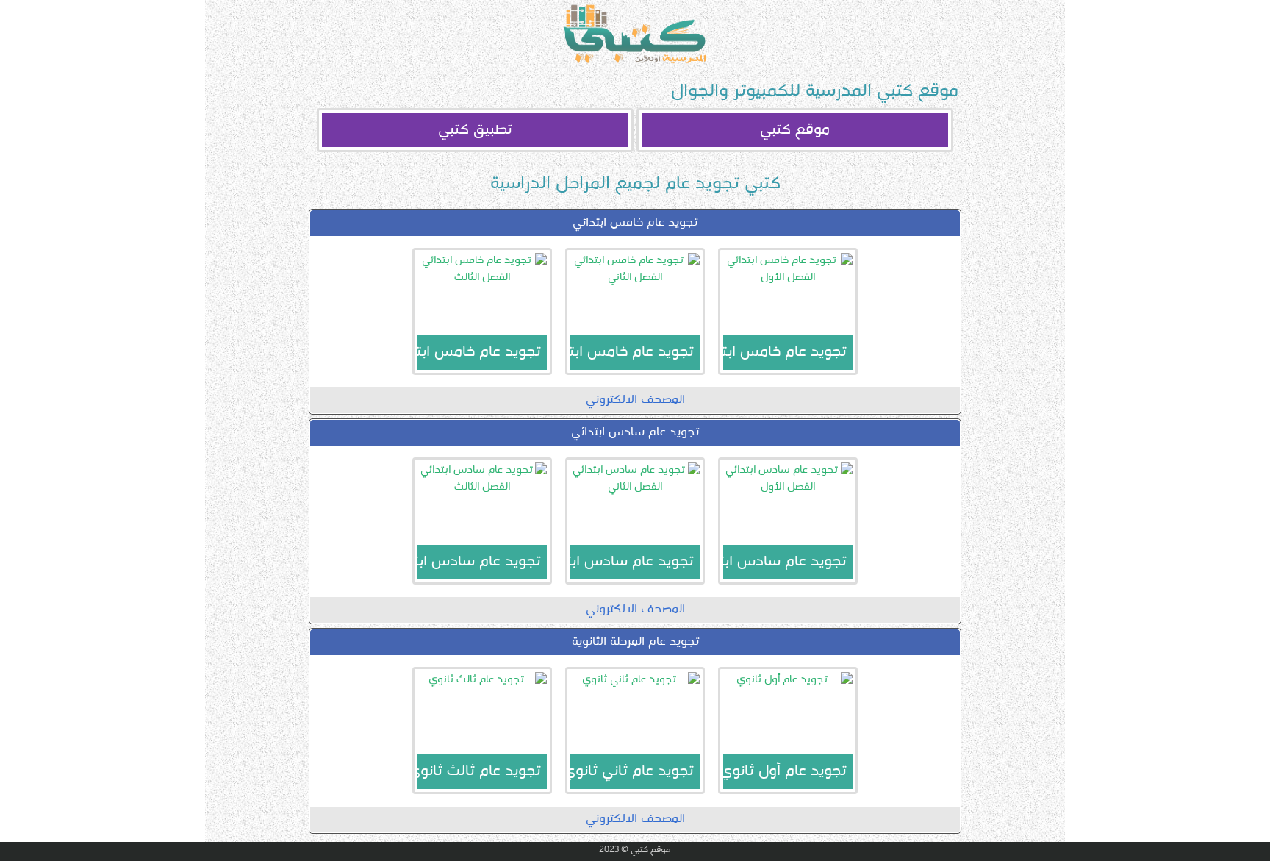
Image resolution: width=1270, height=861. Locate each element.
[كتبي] (635, 34)
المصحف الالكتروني (635, 400)
